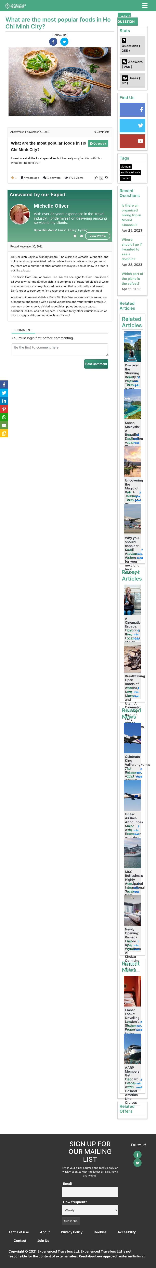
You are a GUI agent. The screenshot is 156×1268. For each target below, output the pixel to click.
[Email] (4, 425)
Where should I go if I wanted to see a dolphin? (132, 249)
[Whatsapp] (4, 417)
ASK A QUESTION (126, 19)
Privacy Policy (71, 1232)
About (45, 1232)
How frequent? (75, 1202)
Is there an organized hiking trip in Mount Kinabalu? (131, 215)
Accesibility (127, 1232)
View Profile (98, 235)
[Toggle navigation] (145, 6)
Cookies (100, 1232)
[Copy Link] (4, 433)
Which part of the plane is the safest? (132, 278)
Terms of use (19, 1232)
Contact (20, 1241)
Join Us (43, 1241)
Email (67, 1184)
